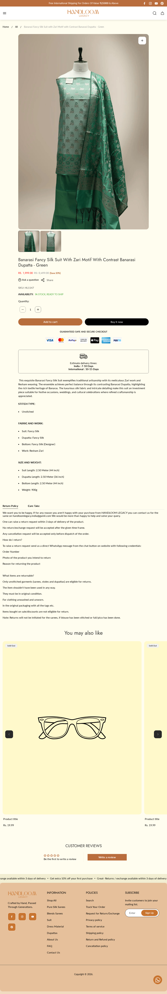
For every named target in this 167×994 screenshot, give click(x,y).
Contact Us (53, 952)
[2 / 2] (50, 241)
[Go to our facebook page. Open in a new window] (144, 3)
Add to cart (50, 322)
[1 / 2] (28, 241)
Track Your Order (95, 906)
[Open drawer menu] (4, 13)
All (16, 26)
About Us (52, 939)
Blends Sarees (55, 913)
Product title (10, 818)
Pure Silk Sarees (56, 906)
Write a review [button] (107, 857)
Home (6, 26)
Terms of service (95, 926)
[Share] (43, 280)
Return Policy (10, 505)
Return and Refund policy (100, 939)
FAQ (49, 945)
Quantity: (23, 301)
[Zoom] (142, 40)
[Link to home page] (22, 894)
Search (90, 900)
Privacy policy (94, 919)
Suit (49, 919)
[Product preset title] (72, 728)
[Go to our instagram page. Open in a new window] (150, 3)
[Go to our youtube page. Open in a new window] (156, 3)
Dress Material (55, 926)
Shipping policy (94, 932)
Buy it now (117, 321)
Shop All (51, 900)
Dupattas (52, 932)
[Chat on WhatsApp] (157, 979)
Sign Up (149, 912)
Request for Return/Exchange (103, 913)
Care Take (34, 505)
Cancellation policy (97, 945)
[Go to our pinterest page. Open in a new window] (162, 3)
